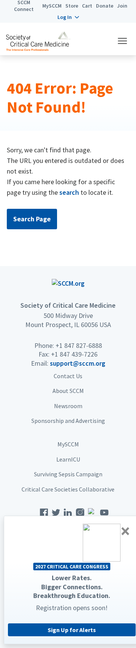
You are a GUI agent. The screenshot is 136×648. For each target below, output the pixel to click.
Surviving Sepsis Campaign (68, 474)
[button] (68, 17)
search (69, 192)
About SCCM (68, 390)
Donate (104, 5)
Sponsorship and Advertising (68, 420)
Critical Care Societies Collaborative (68, 489)
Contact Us (68, 376)
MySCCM (52, 5)
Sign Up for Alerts (72, 630)
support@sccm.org (77, 363)
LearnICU (68, 459)
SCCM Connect (24, 5)
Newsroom (68, 406)
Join (122, 5)
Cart (87, 5)
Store (71, 5)
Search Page (32, 218)
